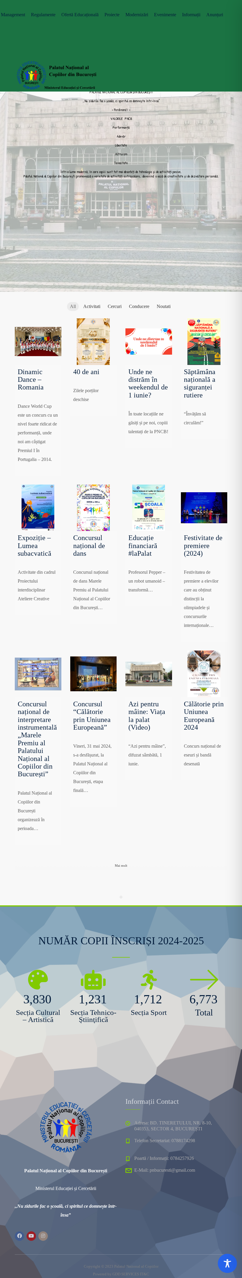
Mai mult (121, 865)
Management (13, 14)
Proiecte (112, 14)
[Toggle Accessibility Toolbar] (227, 1263)
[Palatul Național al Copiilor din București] (56, 74)
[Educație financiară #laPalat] (148, 508)
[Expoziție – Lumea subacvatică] (38, 508)
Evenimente (165, 14)
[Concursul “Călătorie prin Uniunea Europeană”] (93, 674)
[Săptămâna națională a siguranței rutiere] (204, 341)
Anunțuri (214, 14)
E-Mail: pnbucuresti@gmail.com (164, 1170)
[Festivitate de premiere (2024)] (204, 508)
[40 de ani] (93, 341)
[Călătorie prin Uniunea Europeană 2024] (204, 674)
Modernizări (136, 14)
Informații (191, 14)
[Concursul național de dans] (93, 508)
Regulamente (43, 14)
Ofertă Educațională (80, 14)
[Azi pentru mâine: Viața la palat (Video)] (148, 674)
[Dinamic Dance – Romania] (38, 341)
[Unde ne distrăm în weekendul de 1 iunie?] (148, 341)
